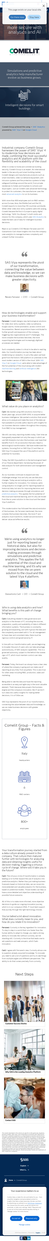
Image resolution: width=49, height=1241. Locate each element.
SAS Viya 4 (17, 130)
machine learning (9, 368)
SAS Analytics (39, 127)
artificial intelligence (27, 368)
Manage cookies (24, 1225)
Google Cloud (31, 130)
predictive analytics (10, 494)
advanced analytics (14, 194)
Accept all (16, 1218)
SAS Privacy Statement (35, 1203)
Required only (31, 1218)
